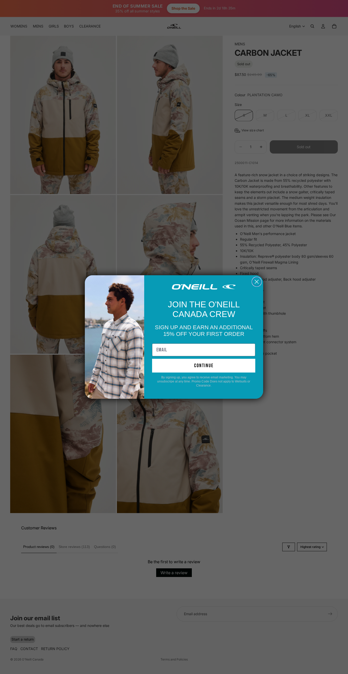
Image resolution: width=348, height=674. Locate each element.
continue (203, 366)
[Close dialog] (256, 281)
